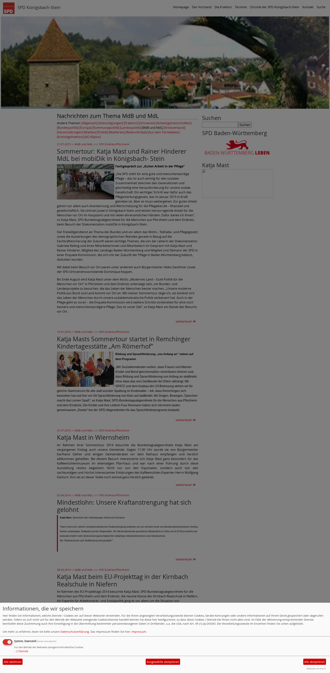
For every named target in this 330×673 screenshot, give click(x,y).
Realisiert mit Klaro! (316, 668)
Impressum (139, 631)
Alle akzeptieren (314, 662)
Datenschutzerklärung (75, 631)
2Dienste (21, 651)
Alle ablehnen (13, 662)
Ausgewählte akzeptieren (163, 662)
